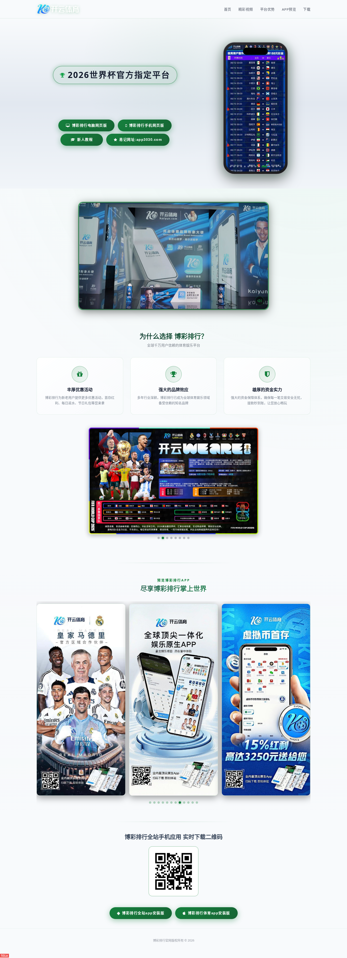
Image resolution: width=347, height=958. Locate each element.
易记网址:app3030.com (140, 139)
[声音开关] (259, 300)
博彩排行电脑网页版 (89, 125)
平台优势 (267, 9)
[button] (150, 758)
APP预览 (289, 9)
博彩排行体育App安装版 (209, 868)
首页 (227, 9)
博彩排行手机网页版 (146, 125)
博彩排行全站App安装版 (143, 868)
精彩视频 (245, 9)
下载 (306, 9)
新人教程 (85, 139)
